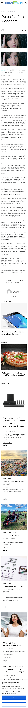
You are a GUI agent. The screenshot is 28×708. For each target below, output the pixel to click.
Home (3, 11)
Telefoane (21, 666)
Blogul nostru (11, 11)
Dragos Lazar (7, 29)
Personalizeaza (14, 701)
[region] (14, 694)
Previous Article (7, 301)
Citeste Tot (7, 442)
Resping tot (14, 704)
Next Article (4, 342)
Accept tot (14, 697)
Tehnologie (15, 415)
